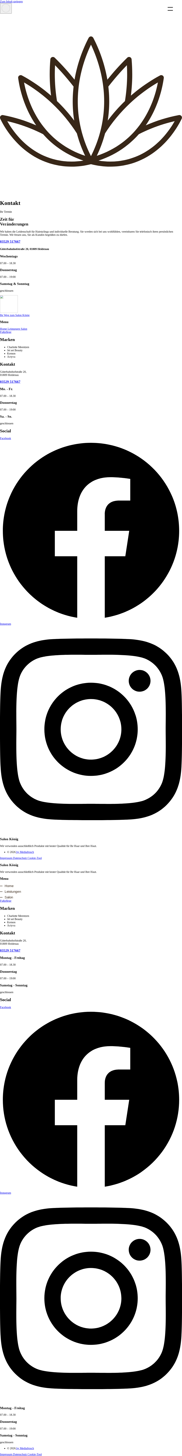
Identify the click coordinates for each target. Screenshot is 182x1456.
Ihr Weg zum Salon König (15, 315)
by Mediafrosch (25, 852)
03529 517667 (10, 241)
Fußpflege (5, 332)
